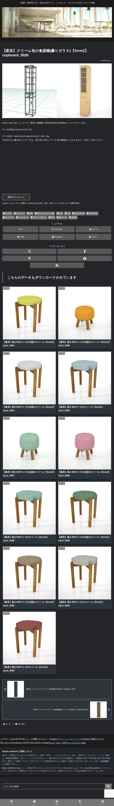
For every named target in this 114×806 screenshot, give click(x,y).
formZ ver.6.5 (80, 213)
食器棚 (73, 217)
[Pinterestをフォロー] (29, 258)
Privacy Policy (54, 743)
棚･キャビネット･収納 (45, 213)
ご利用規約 (104, 761)
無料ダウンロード (16, 197)
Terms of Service (72, 743)
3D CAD (8, 213)
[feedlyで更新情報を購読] (85, 258)
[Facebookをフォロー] (85, 251)
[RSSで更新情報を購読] (57, 265)
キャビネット (23, 217)
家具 (31, 213)
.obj (68, 213)
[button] (93, 237)
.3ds (61, 213)
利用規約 (85, 739)
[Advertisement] (57, 164)
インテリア (20, 213)
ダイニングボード (39, 217)
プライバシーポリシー (68, 739)
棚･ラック (63, 217)
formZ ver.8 (93, 213)
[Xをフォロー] (29, 251)
